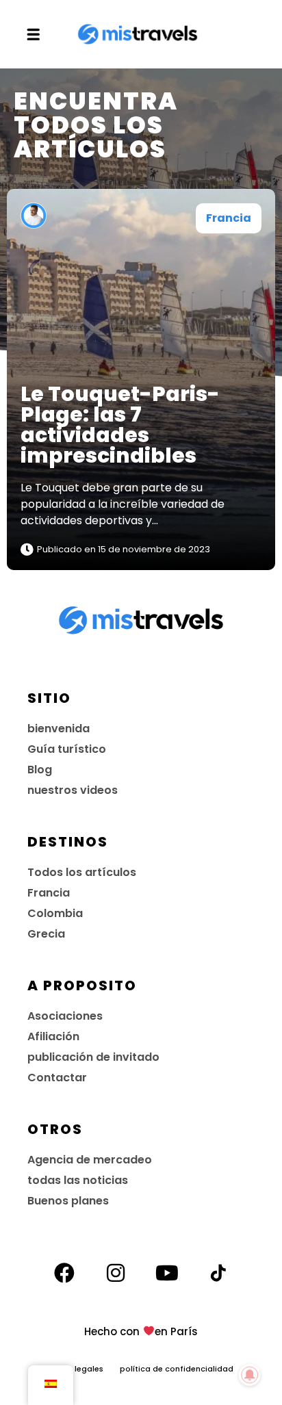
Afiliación (53, 1036)
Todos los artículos (81, 872)
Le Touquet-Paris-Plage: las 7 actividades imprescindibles (120, 424)
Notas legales (84, 1368)
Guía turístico (66, 749)
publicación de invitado (93, 1057)
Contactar (57, 1077)
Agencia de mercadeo (89, 1160)
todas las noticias (77, 1180)
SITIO (49, 698)
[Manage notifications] (250, 1375)
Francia (228, 218)
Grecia (46, 934)
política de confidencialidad (176, 1368)
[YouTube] (167, 1272)
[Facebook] (64, 1272)
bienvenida (58, 728)
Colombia (55, 913)
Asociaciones (65, 1016)
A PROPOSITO (82, 985)
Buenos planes (68, 1201)
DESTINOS (67, 841)
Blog (39, 769)
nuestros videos (72, 790)
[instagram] (115, 1272)
